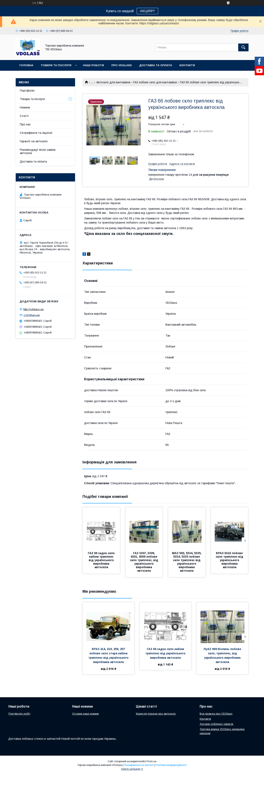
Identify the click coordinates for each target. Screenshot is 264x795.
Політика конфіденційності (171, 765)
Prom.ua (151, 761)
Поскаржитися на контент (138, 765)
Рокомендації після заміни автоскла (37, 151)
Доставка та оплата (155, 65)
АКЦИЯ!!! (147, 11)
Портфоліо (27, 90)
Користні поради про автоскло (156, 713)
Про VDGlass (121, 65)
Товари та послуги (56, 65)
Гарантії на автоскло (34, 141)
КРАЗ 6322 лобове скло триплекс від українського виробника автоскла (230, 560)
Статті (24, 116)
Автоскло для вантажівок (113, 82)
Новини (25, 107)
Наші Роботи (93, 65)
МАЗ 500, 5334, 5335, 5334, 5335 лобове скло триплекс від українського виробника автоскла (187, 561)
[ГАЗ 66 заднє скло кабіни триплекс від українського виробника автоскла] (101, 528)
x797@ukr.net (32, 315)
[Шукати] (243, 47)
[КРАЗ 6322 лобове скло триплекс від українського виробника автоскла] (229, 528)
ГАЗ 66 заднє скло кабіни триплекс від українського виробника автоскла (102, 560)
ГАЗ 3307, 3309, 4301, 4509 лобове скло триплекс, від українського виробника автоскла (144, 561)
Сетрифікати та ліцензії (36, 132)
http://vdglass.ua (33, 309)
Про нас (25, 124)
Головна (26, 65)
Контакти (187, 65)
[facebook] (84, 254)
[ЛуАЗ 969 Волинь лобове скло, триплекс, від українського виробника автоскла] (222, 623)
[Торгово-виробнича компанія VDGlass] (28, 54)
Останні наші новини (85, 713)
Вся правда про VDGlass (216, 713)
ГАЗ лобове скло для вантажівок (155, 82)
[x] (88, 254)
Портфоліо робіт (19, 713)
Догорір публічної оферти (216, 724)
